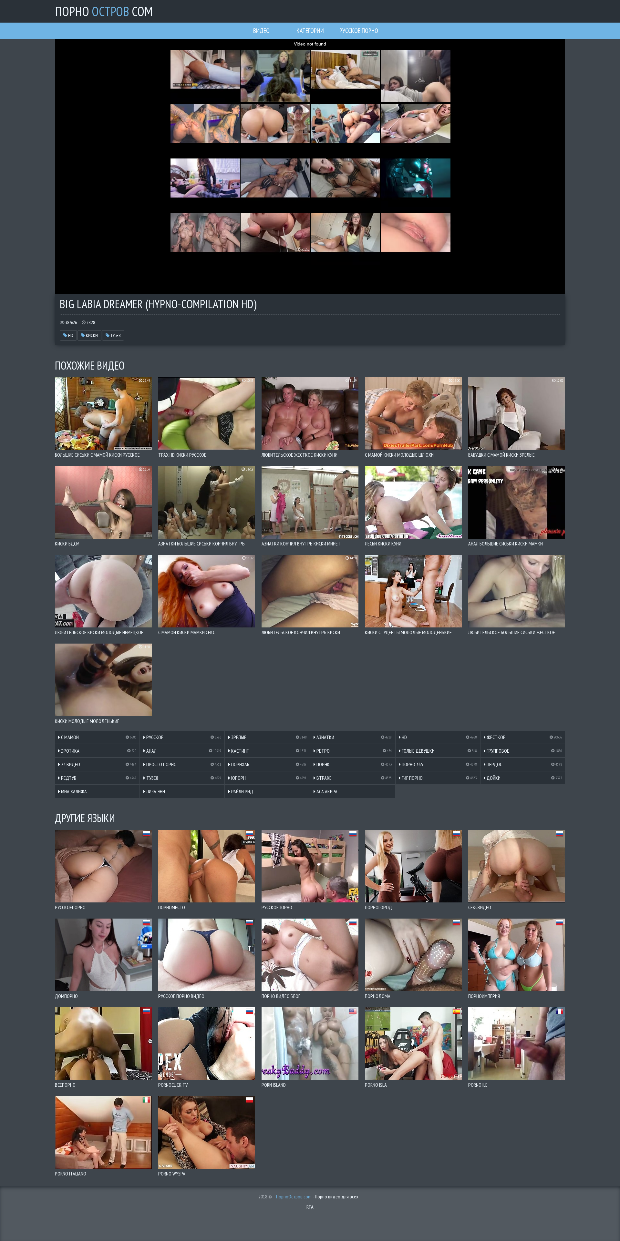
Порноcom (104, 11)
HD (70, 335)
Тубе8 (114, 335)
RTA (310, 1207)
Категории (310, 30)
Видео (261, 30)
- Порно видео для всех (317, 1196)
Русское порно (358, 30)
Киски (91, 335)
